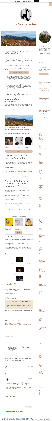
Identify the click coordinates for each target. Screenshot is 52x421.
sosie (39, 364)
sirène (40, 358)
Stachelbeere (40, 365)
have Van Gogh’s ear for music (43, 235)
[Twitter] (45, 4)
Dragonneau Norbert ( (43, 190)
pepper (40, 313)
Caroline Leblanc (12, 366)
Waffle (40, 393)
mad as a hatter (41, 275)
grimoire (40, 224)
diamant (40, 184)
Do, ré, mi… (40, 188)
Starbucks (40, 360)
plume (40, 320)
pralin (40, 328)
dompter (40, 187)
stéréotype (40, 366)
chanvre (40, 164)
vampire (40, 386)
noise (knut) (41, 294)
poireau (40, 322)
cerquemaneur (41, 160)
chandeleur (40, 163)
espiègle (40, 199)
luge (39, 270)
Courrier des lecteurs (10, 49)
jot (39, 250)
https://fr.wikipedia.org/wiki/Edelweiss (12, 321)
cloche (40, 171)
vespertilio (40, 387)
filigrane (40, 206)
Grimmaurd (41, 223)
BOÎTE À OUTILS (19, 151)
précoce (40, 331)
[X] (40, 62)
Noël (39, 292)
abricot (41, 128)
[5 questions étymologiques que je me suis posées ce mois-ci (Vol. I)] (20, 270)
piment (40, 317)
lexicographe (41, 263)
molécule (40, 283)
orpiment (40, 302)
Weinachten (40, 394)
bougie (40, 146)
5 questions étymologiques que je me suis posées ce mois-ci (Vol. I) (18, 274)
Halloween (40, 234)
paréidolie (40, 310)
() (45, 223)
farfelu (40, 204)
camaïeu (40, 153)
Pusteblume (40, 334)
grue (39, 227)
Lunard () (42, 271)
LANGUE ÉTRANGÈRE (9, 336)
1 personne (10, 373)
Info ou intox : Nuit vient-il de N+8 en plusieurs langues (8, 228)
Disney (40, 186)
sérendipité (41, 356)
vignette (40, 388)
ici (30, 310)
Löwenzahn (40, 269)
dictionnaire (41, 185)
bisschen (40, 144)
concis (40, 174)
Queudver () (43, 338)
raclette (40, 343)
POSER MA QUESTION (23, 72)
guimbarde (40, 229)
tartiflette (40, 371)
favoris (40, 205)
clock (39, 172)
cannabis (40, 156)
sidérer (40, 357)
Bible (39, 141)
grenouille (40, 222)
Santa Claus (40, 354)
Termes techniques (18, 146)
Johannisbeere (41, 247)
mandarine (40, 276)
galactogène (41, 213)
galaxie (40, 214)
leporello (40, 260)
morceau (40, 284)
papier (40, 309)
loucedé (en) (41, 264)
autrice (40, 135)
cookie (40, 173)
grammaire (40, 221)
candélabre (40, 155)
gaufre (40, 218)
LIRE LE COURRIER (13, 72)
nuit (39, 298)
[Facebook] (43, 4)
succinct (40, 367)
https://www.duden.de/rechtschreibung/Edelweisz (13, 323)
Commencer (36, 1)
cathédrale (40, 157)
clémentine (40, 170)
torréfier (40, 379)
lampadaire (40, 255)
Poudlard (41, 327)
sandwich (40, 351)
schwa (40, 355)
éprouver (40, 197)
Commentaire (28, 407)
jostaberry (40, 249)
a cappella (40, 129)
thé (39, 374)
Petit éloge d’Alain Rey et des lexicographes (28, 147)
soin (39, 359)
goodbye (40, 220)
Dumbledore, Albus (43, 189)
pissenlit (40, 319)
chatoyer (40, 165)
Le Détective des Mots (26, 24)
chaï (39, 161)
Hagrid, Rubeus (42, 233)
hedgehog (40, 236)
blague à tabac (41, 139)
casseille (40, 154)
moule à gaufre (41, 285)
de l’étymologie (17, 147)
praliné (40, 330)
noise (40, 295)
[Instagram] (47, 4)
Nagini (41, 290)
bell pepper (40, 140)
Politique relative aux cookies (25, 419)
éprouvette (41, 198)
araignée (40, 134)
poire (39, 321)
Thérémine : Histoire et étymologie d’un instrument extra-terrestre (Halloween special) (44, 83)
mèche (40, 279)
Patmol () (42, 311)
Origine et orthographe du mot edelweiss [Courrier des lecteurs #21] (44, 99)
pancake (40, 308)
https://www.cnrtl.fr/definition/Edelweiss (15, 320)
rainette (40, 344)
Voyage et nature (19, 49)
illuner (40, 241)
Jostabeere (40, 248)
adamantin (40, 132)
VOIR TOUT (19, 232)
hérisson (40, 237)
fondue (40, 208)
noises (40, 293)
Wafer (40, 392)
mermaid (40, 280)
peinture (40, 312)
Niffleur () (42, 289)
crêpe (40, 178)
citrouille (40, 169)
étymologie (40, 200)
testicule (40, 372)
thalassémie (41, 373)
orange (40, 301)
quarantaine (41, 337)
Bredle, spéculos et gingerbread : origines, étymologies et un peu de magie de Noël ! (44, 91)
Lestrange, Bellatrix (43, 261)
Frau (39, 207)
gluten (40, 219)
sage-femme (41, 350)
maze (39, 278)
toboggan (40, 378)
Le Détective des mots (14, 378)
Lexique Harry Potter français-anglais (45, 113)
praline (40, 329)
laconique (40, 253)
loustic (40, 268)
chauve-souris (41, 162)
